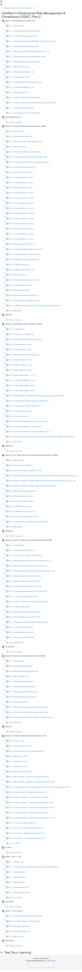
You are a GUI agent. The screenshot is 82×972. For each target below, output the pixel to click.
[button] (1, 2)
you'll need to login (49, 960)
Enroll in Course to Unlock (41, 964)
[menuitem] (1, 5)
